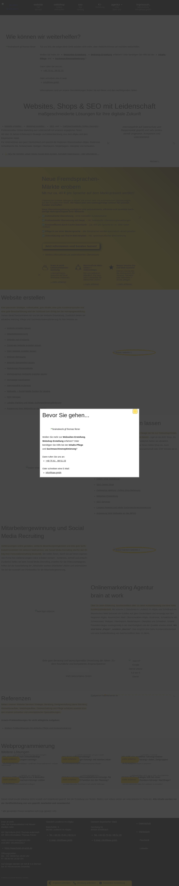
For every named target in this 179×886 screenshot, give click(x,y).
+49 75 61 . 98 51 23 (56, 461)
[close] (135, 411)
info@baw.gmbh (53, 472)
